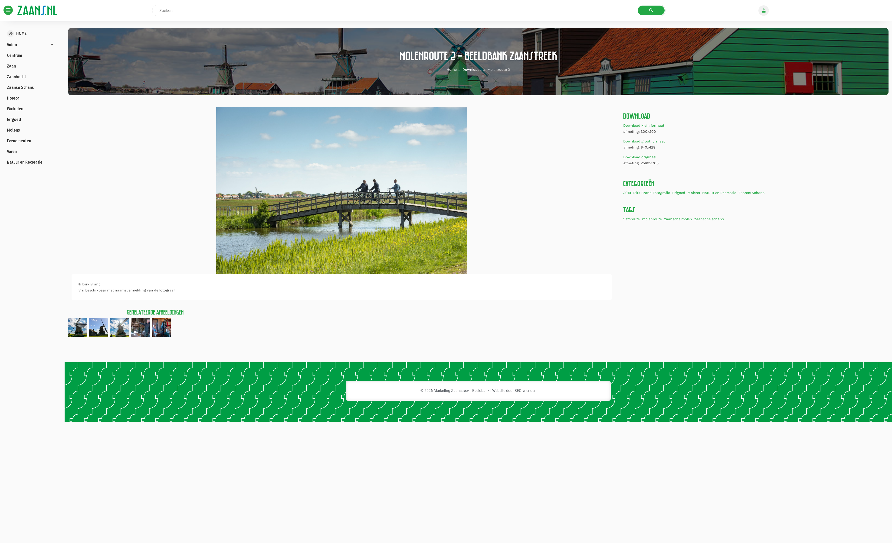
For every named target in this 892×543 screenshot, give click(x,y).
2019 (627, 193)
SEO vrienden (525, 390)
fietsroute (631, 219)
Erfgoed (678, 193)
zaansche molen (678, 219)
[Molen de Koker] (98, 327)
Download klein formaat (643, 125)
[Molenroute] (77, 327)
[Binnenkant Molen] (161, 327)
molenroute (652, 219)
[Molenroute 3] (140, 327)
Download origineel (639, 157)
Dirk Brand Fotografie (651, 193)
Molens (694, 193)
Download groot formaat (644, 141)
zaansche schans (709, 219)
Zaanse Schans (751, 193)
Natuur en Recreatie (719, 193)
